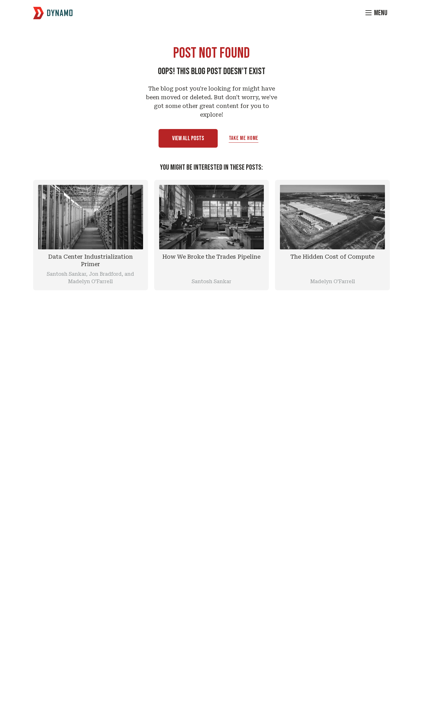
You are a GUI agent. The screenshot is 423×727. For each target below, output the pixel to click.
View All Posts (188, 138)
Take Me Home (244, 138)
